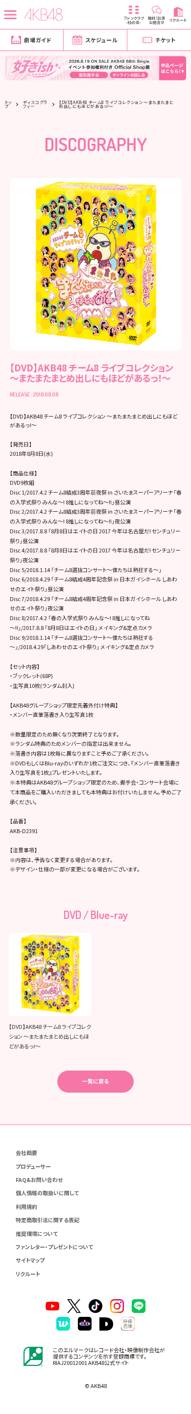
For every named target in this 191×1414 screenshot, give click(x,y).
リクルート (28, 1274)
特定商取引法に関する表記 (47, 1220)
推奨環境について (37, 1233)
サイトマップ (30, 1260)
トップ (8, 104)
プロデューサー (33, 1166)
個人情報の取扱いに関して (47, 1193)
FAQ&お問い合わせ (39, 1179)
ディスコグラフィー (35, 104)
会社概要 (26, 1152)
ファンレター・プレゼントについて (54, 1247)
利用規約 (26, 1206)
